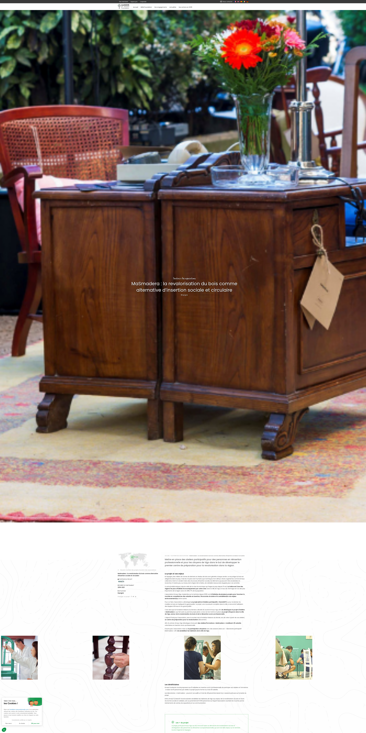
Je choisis (22, 723)
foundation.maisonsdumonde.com (19, 709)
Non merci (8, 723)
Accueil (135, 7)
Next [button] (291, 658)
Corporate (143, 1)
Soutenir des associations (179, 556)
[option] (46, 658)
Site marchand (123, 1)
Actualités (172, 7)
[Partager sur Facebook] (131, 596)
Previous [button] (75, 658)
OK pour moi (35, 723)
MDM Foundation (146, 7)
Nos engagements (161, 7)
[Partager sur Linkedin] (135, 596)
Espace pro (134, 1)
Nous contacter (227, 1)
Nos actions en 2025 (185, 7)
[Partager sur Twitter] (133, 596)
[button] (4, 729)
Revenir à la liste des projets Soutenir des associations (138, 570)
